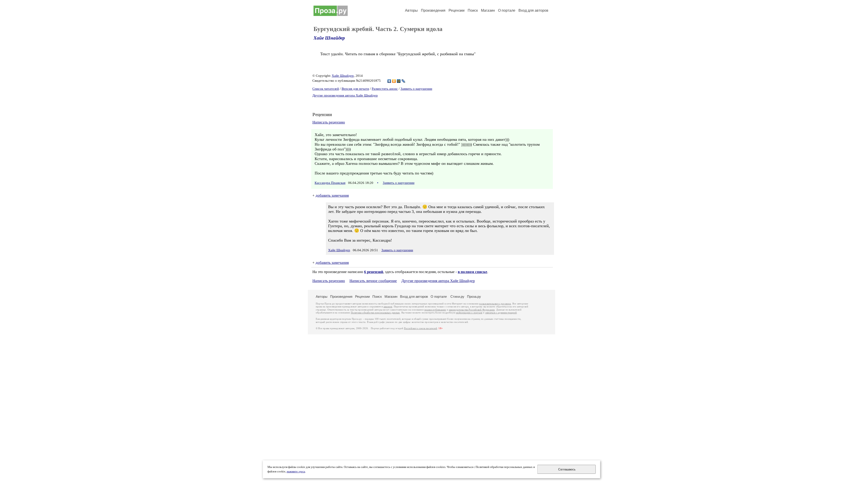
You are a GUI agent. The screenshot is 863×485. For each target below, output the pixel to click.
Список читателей (325, 88)
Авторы (411, 10)
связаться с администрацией (501, 312)
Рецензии (457, 10)
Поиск (473, 10)
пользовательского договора (495, 303)
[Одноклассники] (394, 81)
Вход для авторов (533, 10)
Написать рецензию (328, 122)
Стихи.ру (457, 296)
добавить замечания (332, 195)
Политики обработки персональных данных (375, 312)
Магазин (488, 10)
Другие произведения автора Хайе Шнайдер (345, 95)
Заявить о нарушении (416, 88)
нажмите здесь (296, 471)
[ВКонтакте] (389, 81)
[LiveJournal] (403, 81)
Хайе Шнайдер (329, 38)
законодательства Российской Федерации (472, 310)
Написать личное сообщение (373, 281)
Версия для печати (355, 88)
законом (387, 306)
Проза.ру (474, 296)
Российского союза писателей (420, 328)
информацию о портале (469, 312)
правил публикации (435, 310)
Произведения (433, 10)
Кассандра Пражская (330, 183)
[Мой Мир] (398, 81)
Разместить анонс (385, 88)
